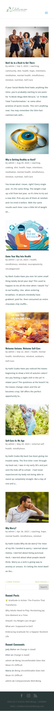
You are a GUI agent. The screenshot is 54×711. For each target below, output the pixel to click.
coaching (34, 66)
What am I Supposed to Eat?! (19, 626)
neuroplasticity (35, 264)
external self (38, 444)
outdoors (39, 356)
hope (32, 70)
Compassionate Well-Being (28, 680)
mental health (24, 75)
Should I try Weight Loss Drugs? (20, 620)
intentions (41, 70)
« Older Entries (12, 581)
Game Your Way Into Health (18, 256)
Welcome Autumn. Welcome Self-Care (22, 348)
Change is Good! (28, 649)
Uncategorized (12, 268)
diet (19, 70)
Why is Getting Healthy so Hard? (20, 159)
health (25, 70)
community (10, 70)
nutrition (19, 80)
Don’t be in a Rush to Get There (20, 62)
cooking (9, 167)
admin (11, 66)
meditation (10, 75)
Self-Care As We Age (14, 440)
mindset (9, 80)
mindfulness (38, 75)
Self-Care (28, 80)
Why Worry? (10, 528)
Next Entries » (42, 581)
